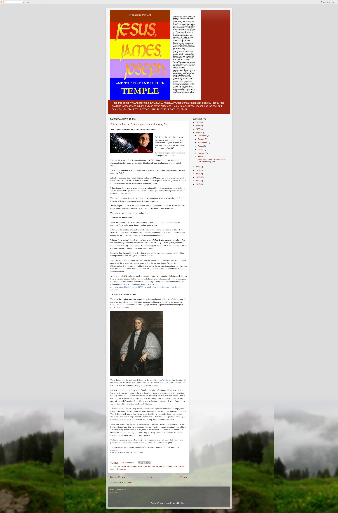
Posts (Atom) (127, 482)
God (145, 466)
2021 (198, 133)
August (201, 146)
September (203, 143)
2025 (198, 122)
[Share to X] (144, 462)
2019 (198, 170)
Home (149, 477)
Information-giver (155, 466)
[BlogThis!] (141, 462)
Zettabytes (121, 469)
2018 (198, 174)
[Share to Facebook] (146, 462)
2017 (198, 177)
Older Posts (180, 477)
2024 (198, 126)
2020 (198, 167)
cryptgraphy (132, 466)
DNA (140, 466)
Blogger (184, 503)
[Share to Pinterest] (149, 462)
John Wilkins (163, 380)
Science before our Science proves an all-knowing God (139, 124)
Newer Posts (117, 477)
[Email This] (139, 462)
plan (176, 466)
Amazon (113, 493)
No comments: (128, 463)
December (202, 136)
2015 (198, 184)
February (202, 153)
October (201, 139)
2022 (198, 129)
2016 (198, 181)
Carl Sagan (121, 466)
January (201, 156)
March (201, 150)
